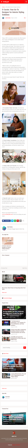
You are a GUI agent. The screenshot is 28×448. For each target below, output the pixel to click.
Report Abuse (5, 353)
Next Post (24, 268)
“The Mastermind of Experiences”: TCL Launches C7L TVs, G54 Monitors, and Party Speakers (18, 323)
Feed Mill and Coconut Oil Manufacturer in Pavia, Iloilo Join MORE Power (18, 338)
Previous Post (4, 268)
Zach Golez (10, 227)
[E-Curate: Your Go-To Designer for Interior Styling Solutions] (7, 241)
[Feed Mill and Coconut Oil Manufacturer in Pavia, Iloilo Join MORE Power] (6, 338)
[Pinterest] (18, 221)
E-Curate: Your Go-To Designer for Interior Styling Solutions (6, 247)
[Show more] (23, 221)
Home (3, 7)
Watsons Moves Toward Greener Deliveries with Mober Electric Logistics (12, 419)
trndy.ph (6, 2)
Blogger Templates (16, 444)
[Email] (20, 221)
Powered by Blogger (7, 298)
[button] (1, 2)
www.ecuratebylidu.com (7, 214)
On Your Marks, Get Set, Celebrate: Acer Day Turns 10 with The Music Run (13, 313)
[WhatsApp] (15, 221)
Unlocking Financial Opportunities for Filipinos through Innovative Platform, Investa (13, 366)
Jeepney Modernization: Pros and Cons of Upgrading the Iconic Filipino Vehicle (18, 375)
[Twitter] (12, 221)
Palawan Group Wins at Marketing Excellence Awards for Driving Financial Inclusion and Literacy (18, 331)
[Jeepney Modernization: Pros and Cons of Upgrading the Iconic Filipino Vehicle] (6, 375)
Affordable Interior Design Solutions (13, 7)
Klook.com (4, 292)
